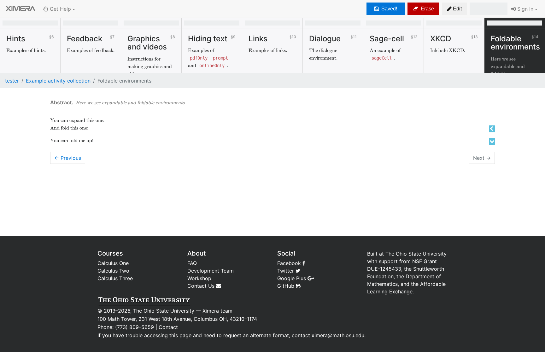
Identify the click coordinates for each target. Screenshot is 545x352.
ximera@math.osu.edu (338, 335)
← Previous (67, 158)
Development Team (210, 271)
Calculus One (113, 263)
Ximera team (217, 311)
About (196, 253)
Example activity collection (58, 81)
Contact (168, 327)
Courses (110, 253)
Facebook (289, 263)
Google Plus (292, 278)
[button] (454, 9)
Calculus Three (115, 278)
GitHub (286, 286)
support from (395, 261)
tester (12, 81)
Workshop (199, 278)
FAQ (192, 263)
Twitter (286, 271)
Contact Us (201, 286)
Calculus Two (113, 271)
